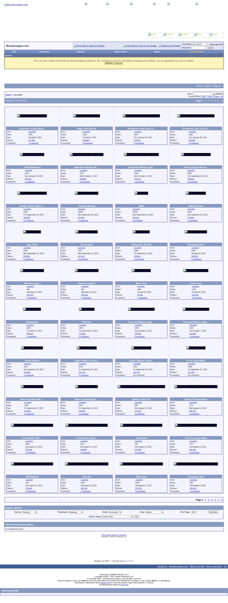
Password (186, 48)
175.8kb (82, 334)
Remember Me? (216, 45)
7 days (209, 96)
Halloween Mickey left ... (86, 167)
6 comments (196, 259)
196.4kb (84, 295)
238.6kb (137, 256)
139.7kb (195, 295)
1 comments (139, 143)
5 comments (138, 220)
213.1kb (81, 256)
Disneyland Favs (195, 244)
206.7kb (30, 295)
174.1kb (191, 372)
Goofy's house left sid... (196, 167)
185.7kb (84, 488)
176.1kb (138, 411)
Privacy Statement (214, 566)
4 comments (88, 143)
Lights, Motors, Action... (86, 360)
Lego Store (32, 244)
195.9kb (86, 140)
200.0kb (26, 256)
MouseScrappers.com (178, 566)
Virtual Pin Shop (197, 52)
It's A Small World (196, 360)
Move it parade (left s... (32, 399)
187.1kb (82, 372)
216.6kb (192, 334)
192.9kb (138, 334)
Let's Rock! (141, 438)
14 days (216, 96)
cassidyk (32, 132)
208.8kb (192, 140)
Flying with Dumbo (141, 244)
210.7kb (138, 488)
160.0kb (194, 256)
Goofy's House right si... (32, 206)
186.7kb (192, 411)
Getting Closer (195, 206)
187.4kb (81, 218)
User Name (186, 44)
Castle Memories (32, 167)
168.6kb (27, 372)
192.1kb (137, 179)
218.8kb (83, 450)
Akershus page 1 (32, 283)
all (221, 96)
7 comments (34, 143)
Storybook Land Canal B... (141, 128)
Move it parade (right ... (87, 399)
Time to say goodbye (196, 438)
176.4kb (29, 488)
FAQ (14, 52)
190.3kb (30, 334)
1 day (203, 96)
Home (199, 86)
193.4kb (29, 450)
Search (157, 52)
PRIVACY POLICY (114, 63)
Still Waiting (32, 476)
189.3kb (83, 179)
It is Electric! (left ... (32, 438)
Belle (141, 206)
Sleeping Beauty (86, 206)
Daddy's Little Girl (141, 399)
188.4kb (28, 179)
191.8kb (27, 411)
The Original (86, 244)
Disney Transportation (196, 399)
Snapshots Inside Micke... (32, 128)
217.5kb (32, 140)
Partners (86, 322)
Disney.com (105, 583)
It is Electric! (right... (86, 438)
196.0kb (82, 411)
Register (217, 86)
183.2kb (193, 488)
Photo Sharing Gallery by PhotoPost (114, 535)
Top (225, 566)
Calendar (80, 52)
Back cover (141, 283)
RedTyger (125, 585)
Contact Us (162, 566)
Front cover (196, 283)
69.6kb (140, 295)
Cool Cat (86, 476)
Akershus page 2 (86, 283)
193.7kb (136, 372)
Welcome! (141, 476)
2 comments (194, 143)
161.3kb (192, 450)
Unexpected (32, 322)
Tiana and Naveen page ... (141, 322)
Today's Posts (120, 52)
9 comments (140, 491)
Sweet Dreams (32, 360)
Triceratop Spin (196, 476)
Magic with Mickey (86, 128)
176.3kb (190, 218)
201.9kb (27, 218)
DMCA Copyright (197, 566)
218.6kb (137, 140)
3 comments (85, 182)
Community (44, 52)
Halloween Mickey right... (141, 167)
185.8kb (190, 179)
